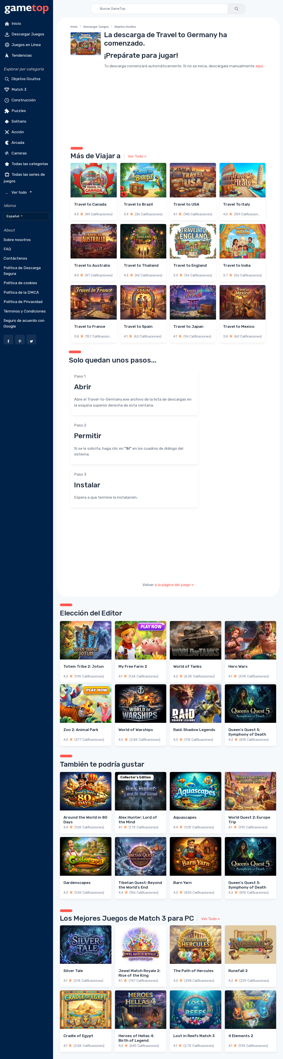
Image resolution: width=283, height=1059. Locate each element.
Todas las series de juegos (24, 177)
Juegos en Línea (26, 44)
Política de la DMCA (21, 292)
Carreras (19, 153)
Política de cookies (20, 283)
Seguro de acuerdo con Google (24, 323)
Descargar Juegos (27, 34)
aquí (259, 66)
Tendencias (21, 55)
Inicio (16, 23)
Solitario (18, 121)
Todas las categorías (29, 164)
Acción (17, 132)
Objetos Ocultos (25, 79)
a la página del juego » (174, 585)
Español (13, 216)
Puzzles (18, 110)
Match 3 (19, 89)
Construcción (23, 100)
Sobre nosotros (17, 239)
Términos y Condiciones (25, 311)
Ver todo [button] (17, 192)
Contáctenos (15, 258)
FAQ (7, 249)
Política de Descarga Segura (22, 271)
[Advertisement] (168, 107)
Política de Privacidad (23, 301)
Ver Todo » (137, 156)
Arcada (17, 142)
